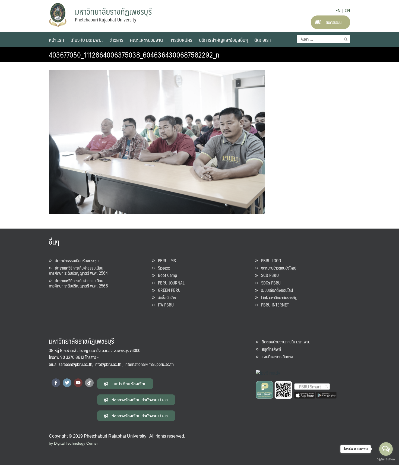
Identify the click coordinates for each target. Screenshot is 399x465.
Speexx (162, 267)
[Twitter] (67, 382)
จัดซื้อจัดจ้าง (165, 297)
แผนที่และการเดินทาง (275, 356)
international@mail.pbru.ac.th (149, 364)
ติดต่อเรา (262, 39)
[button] (125, 383)
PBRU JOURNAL (170, 282)
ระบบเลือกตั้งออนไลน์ (275, 290)
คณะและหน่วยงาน (146, 39)
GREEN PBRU (167, 290)
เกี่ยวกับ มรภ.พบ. (87, 39)
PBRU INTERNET (273, 304)
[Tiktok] (89, 382)
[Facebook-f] (56, 382)
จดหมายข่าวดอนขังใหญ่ (277, 267)
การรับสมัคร (180, 39)
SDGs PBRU (269, 282)
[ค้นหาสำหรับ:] (323, 39)
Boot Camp (166, 275)
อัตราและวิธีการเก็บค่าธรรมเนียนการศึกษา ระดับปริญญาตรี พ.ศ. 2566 (78, 283)
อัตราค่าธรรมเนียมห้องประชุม (75, 260)
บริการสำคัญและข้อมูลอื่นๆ (223, 39)
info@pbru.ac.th (107, 364)
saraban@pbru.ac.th (75, 364)
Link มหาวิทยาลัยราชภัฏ (277, 297)
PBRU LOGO (269, 260)
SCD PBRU (268, 275)
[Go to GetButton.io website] (386, 459)
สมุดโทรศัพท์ (269, 349)
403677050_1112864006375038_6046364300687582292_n (134, 55)
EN (338, 10)
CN (347, 10)
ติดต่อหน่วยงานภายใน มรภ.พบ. (284, 341)
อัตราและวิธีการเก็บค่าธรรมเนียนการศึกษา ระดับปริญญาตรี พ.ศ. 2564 (78, 270)
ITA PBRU (164, 304)
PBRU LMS (165, 260)
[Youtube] (78, 382)
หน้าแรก (56, 39)
